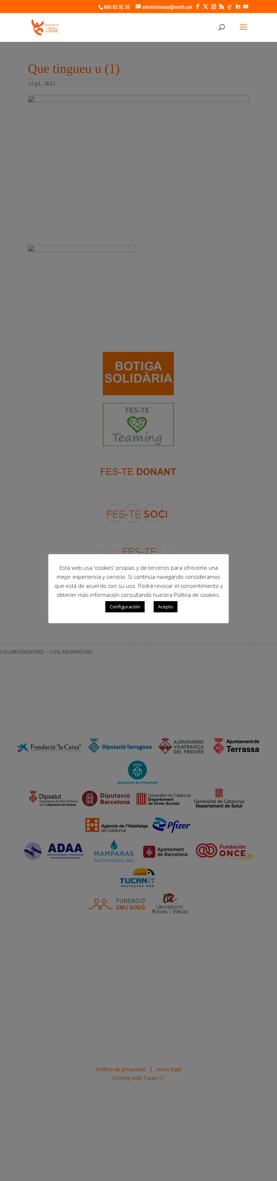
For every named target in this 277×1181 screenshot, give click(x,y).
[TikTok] (229, 6)
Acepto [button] (165, 606)
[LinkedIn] (237, 6)
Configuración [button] (125, 606)
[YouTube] (245, 6)
